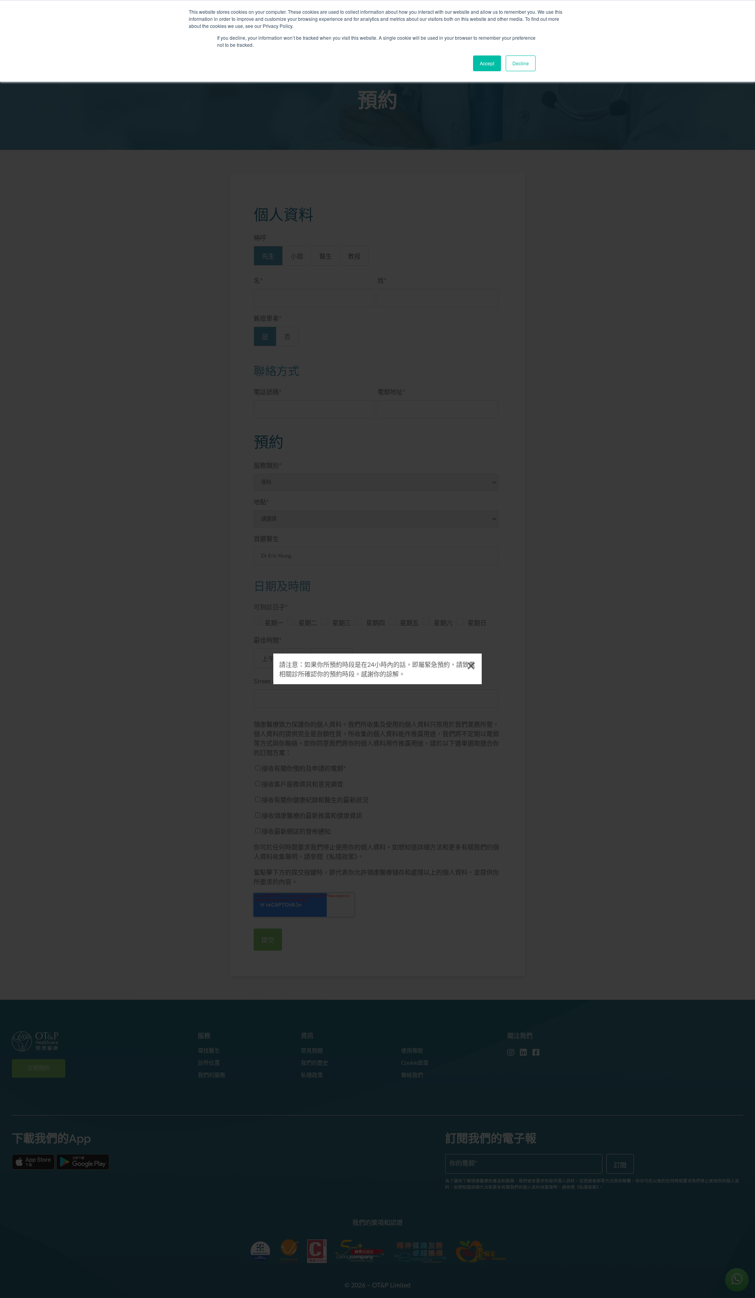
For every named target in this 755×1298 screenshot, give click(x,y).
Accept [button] (487, 63)
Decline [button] (520, 63)
